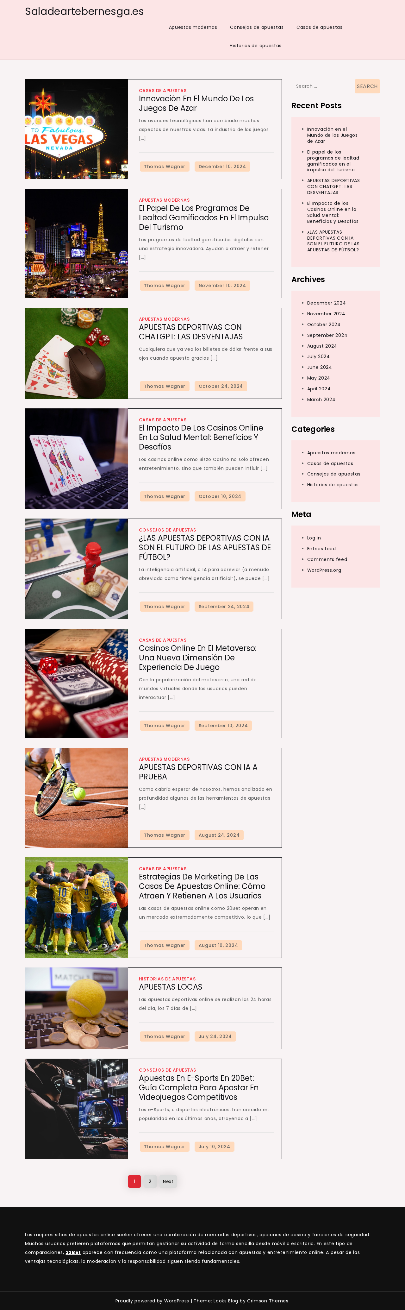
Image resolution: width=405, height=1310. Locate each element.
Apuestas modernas (193, 27)
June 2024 (319, 367)
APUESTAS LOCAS (170, 987)
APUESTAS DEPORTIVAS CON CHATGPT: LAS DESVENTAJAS (191, 332)
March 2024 (321, 399)
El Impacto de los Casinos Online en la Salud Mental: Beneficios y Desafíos (201, 437)
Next (168, 1181)
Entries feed (321, 548)
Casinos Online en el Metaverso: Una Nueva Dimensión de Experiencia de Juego (198, 657)
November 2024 (326, 313)
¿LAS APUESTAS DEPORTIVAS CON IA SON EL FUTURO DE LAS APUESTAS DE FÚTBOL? (205, 547)
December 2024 (326, 302)
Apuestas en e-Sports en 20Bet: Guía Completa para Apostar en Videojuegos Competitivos (199, 1087)
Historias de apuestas (256, 45)
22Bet (73, 1252)
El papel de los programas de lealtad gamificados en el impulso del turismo (204, 217)
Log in (314, 537)
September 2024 (327, 335)
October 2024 (324, 324)
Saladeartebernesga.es (84, 11)
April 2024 (319, 388)
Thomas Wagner (164, 166)
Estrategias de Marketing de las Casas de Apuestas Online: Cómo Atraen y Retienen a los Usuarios (202, 886)
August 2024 (322, 346)
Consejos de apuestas (257, 27)
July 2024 (318, 356)
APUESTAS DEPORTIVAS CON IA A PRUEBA (198, 772)
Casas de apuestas (319, 27)
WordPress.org (324, 570)
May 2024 (319, 378)
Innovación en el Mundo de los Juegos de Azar (196, 103)
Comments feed (327, 559)
